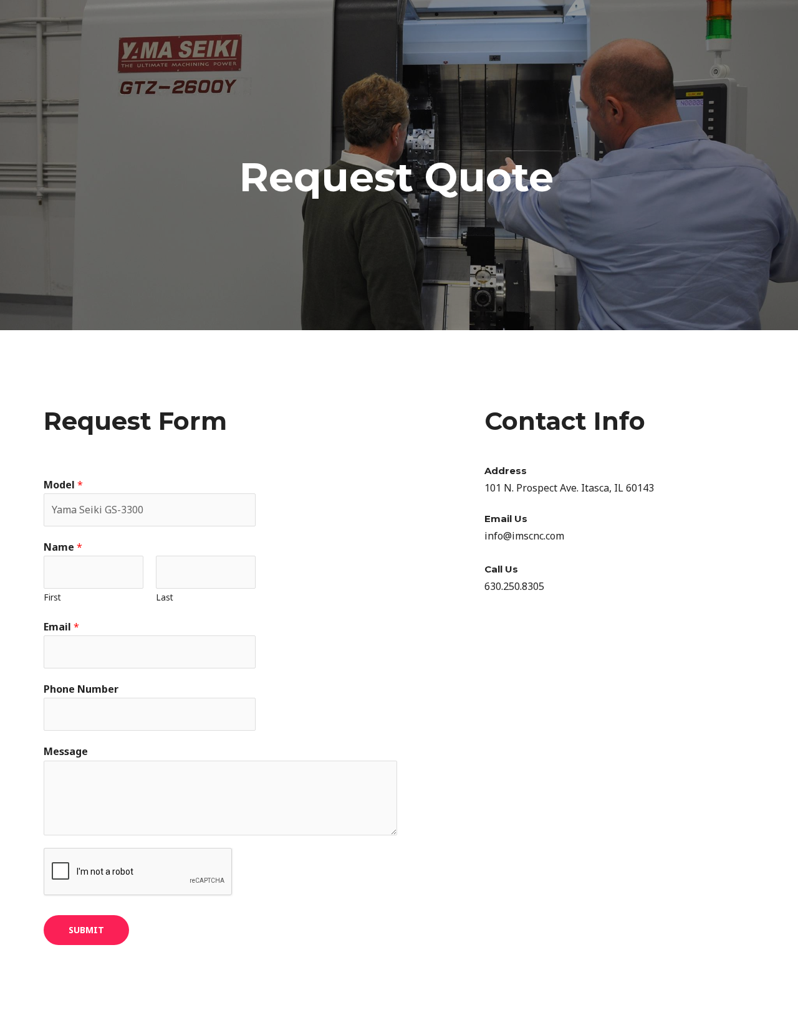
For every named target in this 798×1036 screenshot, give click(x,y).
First (52, 597)
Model (63, 485)
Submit (86, 930)
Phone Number (81, 689)
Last (164, 597)
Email (61, 627)
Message (66, 751)
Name (63, 547)
